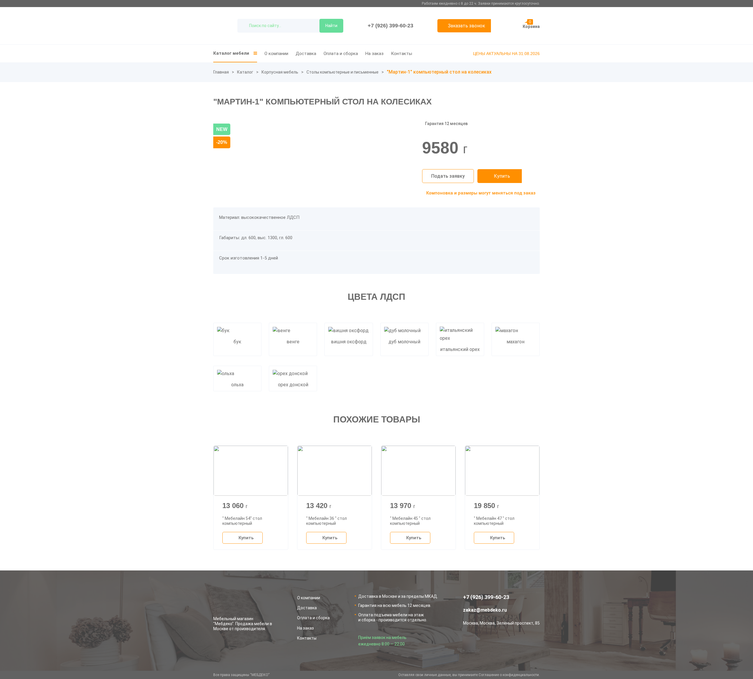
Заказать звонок (466, 26)
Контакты (401, 53)
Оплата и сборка (341, 53)
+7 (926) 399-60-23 (390, 26)
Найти (331, 25)
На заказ (374, 53)
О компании (276, 53)
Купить (502, 176)
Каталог (245, 72)
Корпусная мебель (279, 72)
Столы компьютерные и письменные (342, 72)
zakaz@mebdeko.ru (485, 610)
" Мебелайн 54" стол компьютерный (242, 521)
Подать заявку (448, 176)
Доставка (306, 53)
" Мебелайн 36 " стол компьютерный (326, 521)
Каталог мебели (231, 53)
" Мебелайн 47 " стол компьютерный (494, 521)
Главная (221, 72)
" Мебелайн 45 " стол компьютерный (410, 521)
